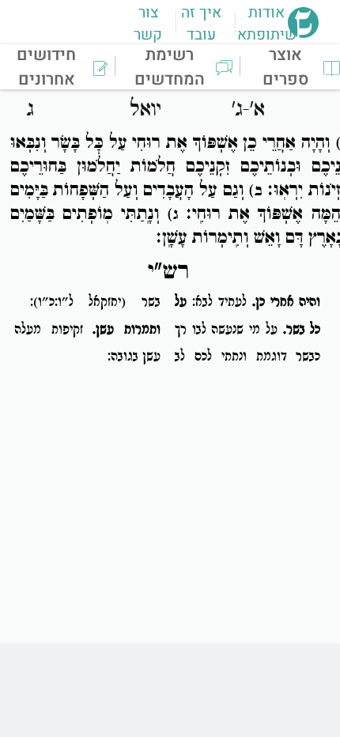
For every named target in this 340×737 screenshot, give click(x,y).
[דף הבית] (303, 33)
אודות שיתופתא (267, 24)
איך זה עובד (201, 24)
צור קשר (148, 24)
